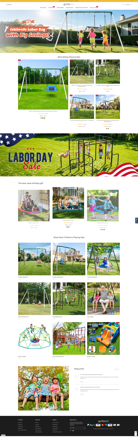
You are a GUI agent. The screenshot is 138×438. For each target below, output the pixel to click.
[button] (116, 185)
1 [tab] (68, 53)
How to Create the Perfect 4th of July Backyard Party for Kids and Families (91, 376)
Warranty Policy (55, 428)
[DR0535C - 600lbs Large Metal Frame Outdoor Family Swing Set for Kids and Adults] (43, 86)
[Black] (42, 119)
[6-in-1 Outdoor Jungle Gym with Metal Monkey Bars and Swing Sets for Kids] (108, 73)
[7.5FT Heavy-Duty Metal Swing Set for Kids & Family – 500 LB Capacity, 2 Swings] (82, 109)
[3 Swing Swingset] (34, 260)
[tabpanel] (69, 32)
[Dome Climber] (34, 340)
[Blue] (32, 231)
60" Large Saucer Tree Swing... (103, 224)
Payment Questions (38, 433)
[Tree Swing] (103, 300)
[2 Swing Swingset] (69, 260)
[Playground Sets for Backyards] (69, 300)
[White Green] (41, 119)
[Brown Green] (44, 119)
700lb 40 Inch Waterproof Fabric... (33, 224)
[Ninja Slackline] (69, 340)
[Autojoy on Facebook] (70, 433)
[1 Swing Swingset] (103, 260)
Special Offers (94, 7)
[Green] (35, 231)
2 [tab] (69, 53)
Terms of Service (55, 424)
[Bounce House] (103, 340)
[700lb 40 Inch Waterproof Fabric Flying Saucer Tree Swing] (34, 207)
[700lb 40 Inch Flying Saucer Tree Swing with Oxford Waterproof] (68, 204)
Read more (82, 383)
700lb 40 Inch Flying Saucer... (68, 222)
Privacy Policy (106, 430)
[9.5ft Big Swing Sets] (34, 300)
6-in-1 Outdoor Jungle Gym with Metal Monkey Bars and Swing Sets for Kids (108, 88)
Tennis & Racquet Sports (81, 7)
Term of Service (111, 430)
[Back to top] (135, 434)
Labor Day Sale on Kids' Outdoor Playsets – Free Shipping (69, 0)
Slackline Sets (69, 7)
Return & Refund (55, 430)
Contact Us (37, 426)
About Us (36, 424)
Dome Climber (60, 7)
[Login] (124, 5)
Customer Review (38, 430)
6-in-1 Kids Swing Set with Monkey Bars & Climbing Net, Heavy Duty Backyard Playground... (107, 123)
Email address (72, 429)
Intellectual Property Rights (57, 433)
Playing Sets (51, 7)
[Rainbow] (33, 231)
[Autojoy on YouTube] (73, 433)
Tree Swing (43, 7)
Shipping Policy (55, 426)
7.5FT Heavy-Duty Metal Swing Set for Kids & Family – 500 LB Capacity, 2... (82, 123)
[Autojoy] (69, 4)
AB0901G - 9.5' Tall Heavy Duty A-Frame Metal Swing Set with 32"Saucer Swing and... (82, 88)
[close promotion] (132, 1)
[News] (43, 390)
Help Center (37, 428)
